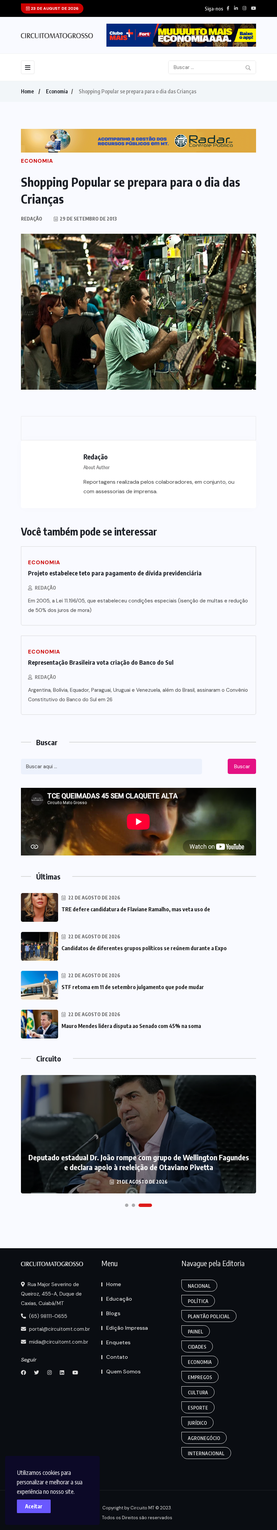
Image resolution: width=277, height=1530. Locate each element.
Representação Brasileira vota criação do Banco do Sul (101, 662)
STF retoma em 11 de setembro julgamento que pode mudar (132, 987)
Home (27, 91)
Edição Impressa (127, 1327)
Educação (119, 1298)
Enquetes (118, 1342)
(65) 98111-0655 (47, 1316)
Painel (195, 1331)
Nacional (199, 1286)
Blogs (113, 1313)
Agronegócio (204, 1438)
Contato (117, 1357)
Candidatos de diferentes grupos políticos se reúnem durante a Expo (144, 948)
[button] (126, 1205)
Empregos (200, 1377)
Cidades (197, 1347)
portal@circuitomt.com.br (59, 1329)
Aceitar (34, 1506)
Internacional (206, 1453)
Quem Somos (123, 1371)
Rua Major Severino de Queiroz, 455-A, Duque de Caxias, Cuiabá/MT (51, 1294)
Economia (57, 91)
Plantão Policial (209, 1316)
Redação (45, 588)
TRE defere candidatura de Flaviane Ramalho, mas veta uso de (135, 909)
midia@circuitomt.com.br (58, 1342)
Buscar (242, 766)
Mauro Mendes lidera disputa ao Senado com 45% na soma (131, 1026)
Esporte (198, 1408)
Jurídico (197, 1423)
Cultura (198, 1392)
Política (198, 1301)
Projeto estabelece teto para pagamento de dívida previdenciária (115, 573)
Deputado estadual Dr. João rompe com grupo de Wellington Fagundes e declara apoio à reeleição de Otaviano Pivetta (138, 1162)
